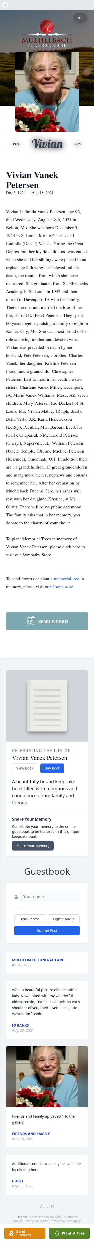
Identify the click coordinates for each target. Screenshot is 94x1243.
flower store (62, 586)
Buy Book (52, 768)
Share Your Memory (32, 845)
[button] (47, 1076)
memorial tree (66, 578)
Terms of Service (60, 1221)
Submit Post (47, 930)
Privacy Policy (33, 1221)
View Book (24, 768)
